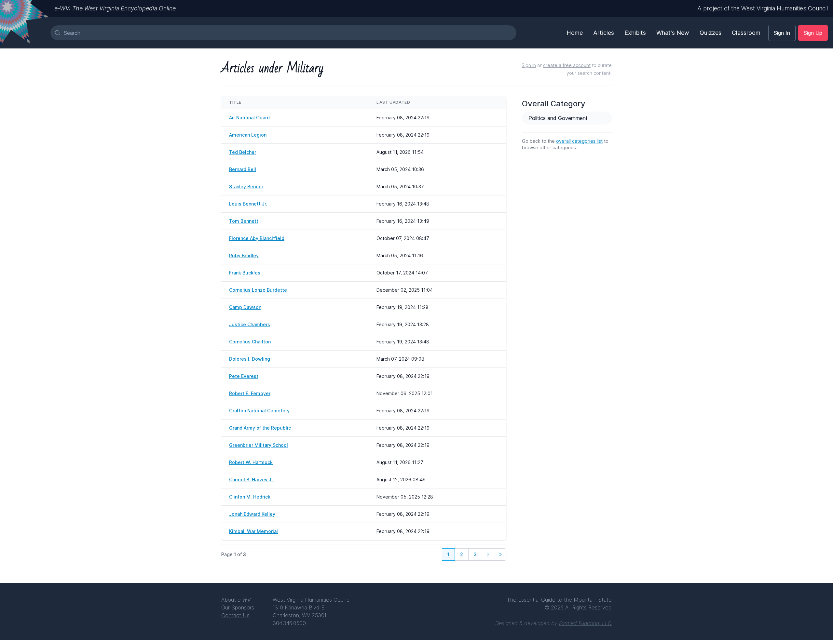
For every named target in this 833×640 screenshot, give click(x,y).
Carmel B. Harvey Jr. (251, 479)
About (236, 599)
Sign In (782, 33)
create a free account (567, 65)
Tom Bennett (243, 221)
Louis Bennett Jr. (248, 204)
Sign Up (813, 33)
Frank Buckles (244, 272)
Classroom (746, 32)
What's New (672, 32)
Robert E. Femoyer (249, 393)
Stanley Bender (246, 186)
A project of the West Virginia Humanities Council (762, 8)
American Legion (247, 135)
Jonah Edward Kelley (252, 514)
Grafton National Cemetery (259, 410)
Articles (603, 32)
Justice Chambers (249, 324)
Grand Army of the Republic (260, 428)
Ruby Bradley (244, 255)
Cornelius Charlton (250, 341)
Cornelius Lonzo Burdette (258, 290)
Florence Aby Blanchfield (256, 238)
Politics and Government (558, 118)
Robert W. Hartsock (251, 462)
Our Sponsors (237, 607)
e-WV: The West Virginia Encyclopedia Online (115, 8)
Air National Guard (249, 117)
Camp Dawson (245, 307)
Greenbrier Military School (258, 445)
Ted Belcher (242, 152)
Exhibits (635, 32)
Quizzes (710, 32)
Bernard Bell (242, 169)
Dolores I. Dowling (249, 359)
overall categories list (579, 141)
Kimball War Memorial (253, 531)
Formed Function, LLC (585, 623)
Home (575, 32)
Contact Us (235, 615)
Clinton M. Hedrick (249, 497)
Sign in (529, 65)
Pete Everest (243, 376)
